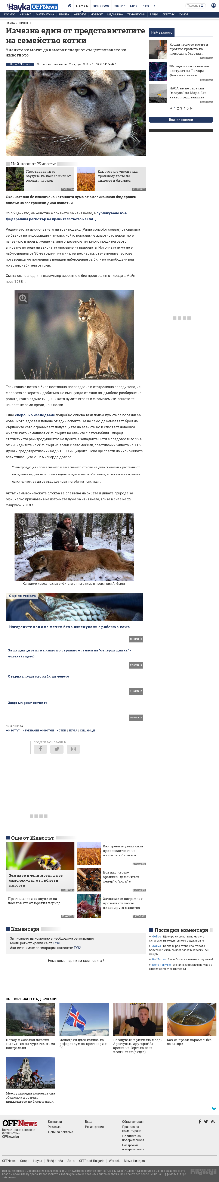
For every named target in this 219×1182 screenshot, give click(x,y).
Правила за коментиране (131, 1129)
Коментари (25, 929)
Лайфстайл (55, 1161)
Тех (146, 6)
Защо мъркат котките (27, 702)
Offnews (101, 6)
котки (61, 730)
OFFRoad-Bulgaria (91, 1161)
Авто (134, 6)
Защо (154, 14)
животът (13, 730)
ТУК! (77, 948)
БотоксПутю (161, 964)
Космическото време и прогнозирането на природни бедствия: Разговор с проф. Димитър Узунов (188, 53)
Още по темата (22, 595)
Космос (10, 14)
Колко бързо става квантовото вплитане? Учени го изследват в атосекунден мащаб (179, 950)
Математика (45, 14)
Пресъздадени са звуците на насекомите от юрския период (48, 175)
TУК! (56, 943)
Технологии (136, 14)
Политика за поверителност (133, 1138)
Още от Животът (32, 838)
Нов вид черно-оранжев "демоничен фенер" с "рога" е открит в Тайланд (121, 879)
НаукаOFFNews (20, 64)
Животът (80, 14)
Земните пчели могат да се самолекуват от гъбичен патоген (36, 880)
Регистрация (94, 1127)
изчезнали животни (38, 730)
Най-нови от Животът (33, 163)
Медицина (115, 14)
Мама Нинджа (134, 1161)
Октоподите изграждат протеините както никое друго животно (122, 903)
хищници (87, 730)
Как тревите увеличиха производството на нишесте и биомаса (118, 175)
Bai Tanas (159, 959)
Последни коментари (181, 930)
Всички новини (181, 120)
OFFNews (9, 1161)
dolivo (156, 936)
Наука (82, 6)
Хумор (183, 14)
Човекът (97, 14)
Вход (88, 1122)
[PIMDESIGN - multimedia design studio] (202, 1173)
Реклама (54, 1127)
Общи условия (133, 1122)
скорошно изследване (35, 415)
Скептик (169, 14)
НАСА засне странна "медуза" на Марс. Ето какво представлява (187, 92)
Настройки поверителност (133, 1147)
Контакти (55, 1122)
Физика (25, 14)
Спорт (119, 6)
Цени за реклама (60, 1132)
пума (73, 730)
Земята (64, 14)
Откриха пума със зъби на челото (38, 676)
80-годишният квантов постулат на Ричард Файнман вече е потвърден (189, 73)
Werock (114, 1161)
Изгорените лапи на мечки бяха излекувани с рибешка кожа (69, 626)
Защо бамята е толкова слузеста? (190, 959)
